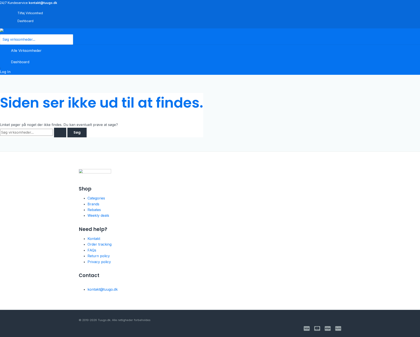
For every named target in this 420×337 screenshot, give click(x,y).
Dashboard (25, 21)
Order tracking (100, 244)
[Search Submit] (60, 132)
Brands (93, 204)
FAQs (92, 250)
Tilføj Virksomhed (30, 13)
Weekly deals (98, 215)
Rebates (94, 210)
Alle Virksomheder (26, 50)
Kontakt (94, 238)
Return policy (99, 256)
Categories (96, 198)
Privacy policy (99, 262)
